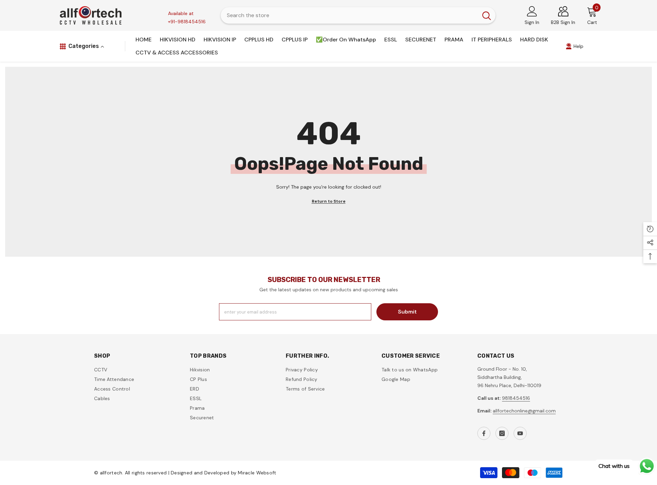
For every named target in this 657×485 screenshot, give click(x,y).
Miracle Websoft (257, 473)
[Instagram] (501, 433)
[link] (574, 46)
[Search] (358, 15)
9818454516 (516, 398)
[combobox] (349, 15)
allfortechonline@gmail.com (524, 411)
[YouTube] (520, 433)
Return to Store (329, 201)
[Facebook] (483, 433)
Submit (407, 311)
